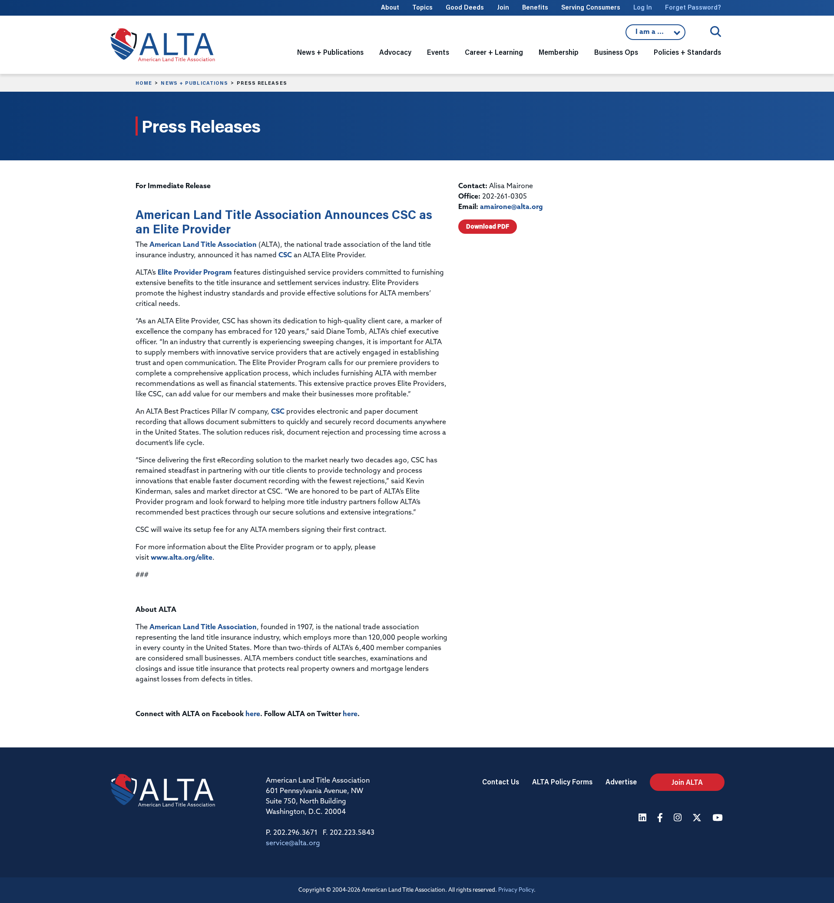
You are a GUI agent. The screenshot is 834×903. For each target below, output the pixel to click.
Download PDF (487, 226)
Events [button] (438, 51)
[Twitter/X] (698, 818)
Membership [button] (559, 51)
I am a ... (655, 34)
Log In (642, 7)
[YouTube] (718, 818)
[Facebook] (661, 818)
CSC (285, 255)
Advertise (621, 781)
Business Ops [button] (616, 51)
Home (144, 83)
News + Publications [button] (330, 51)
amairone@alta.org (511, 207)
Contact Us (500, 781)
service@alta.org (293, 843)
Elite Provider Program (195, 272)
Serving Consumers (590, 7)
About (390, 7)
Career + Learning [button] (494, 51)
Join (503, 7)
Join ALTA (687, 782)
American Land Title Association (203, 245)
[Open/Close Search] (715, 31)
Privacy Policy (516, 890)
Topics (422, 7)
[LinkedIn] (644, 818)
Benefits (535, 7)
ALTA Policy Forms (562, 781)
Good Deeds (465, 7)
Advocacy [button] (395, 51)
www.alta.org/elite (181, 557)
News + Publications (194, 83)
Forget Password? (693, 7)
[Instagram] (679, 818)
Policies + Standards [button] (687, 51)
